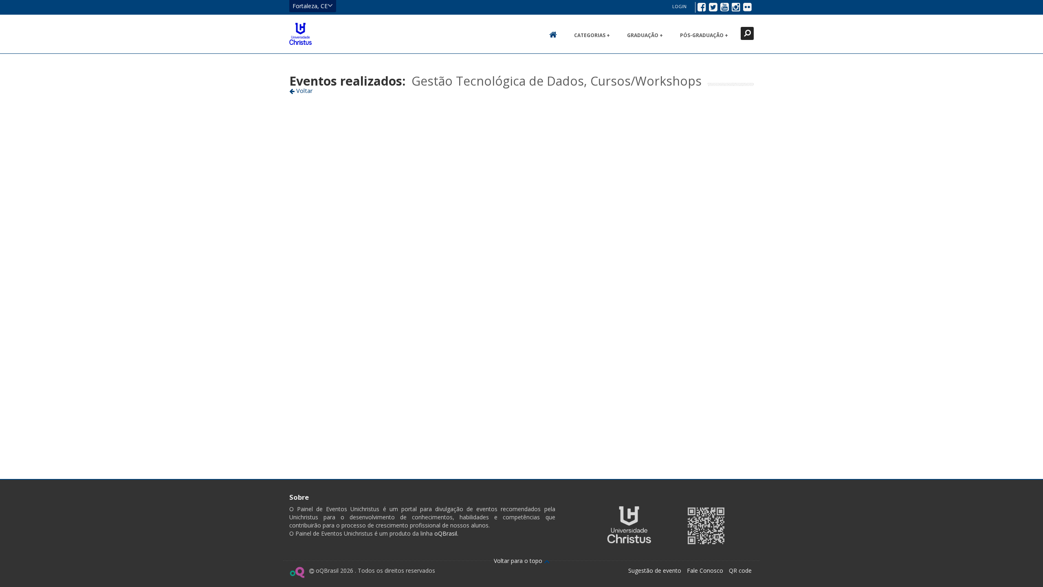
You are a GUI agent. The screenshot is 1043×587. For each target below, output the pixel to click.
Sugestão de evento (654, 570)
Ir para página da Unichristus (629, 524)
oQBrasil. (445, 533)
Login (679, 6)
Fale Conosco (705, 570)
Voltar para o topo (519, 561)
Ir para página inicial (300, 34)
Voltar (304, 90)
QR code (740, 570)
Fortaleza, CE (310, 6)
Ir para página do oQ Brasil (296, 572)
